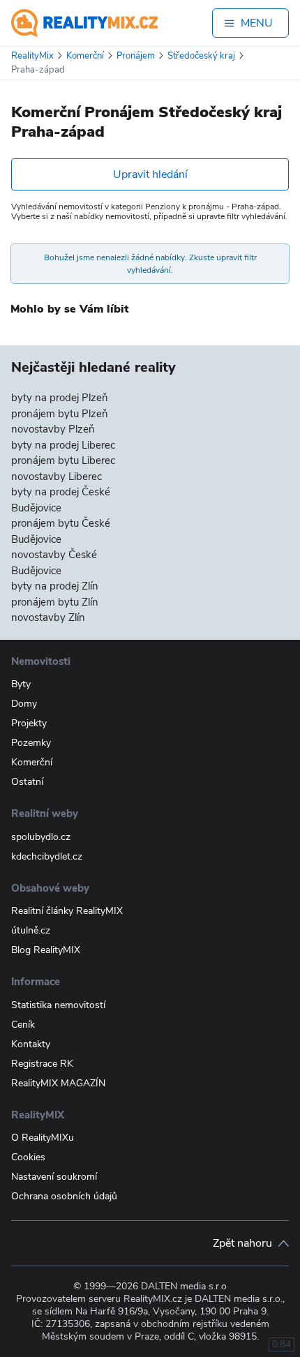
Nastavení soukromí (54, 1176)
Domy (24, 703)
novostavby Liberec (56, 476)
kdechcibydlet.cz (46, 856)
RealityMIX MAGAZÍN (58, 1083)
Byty (21, 684)
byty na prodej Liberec (63, 445)
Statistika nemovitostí (58, 1005)
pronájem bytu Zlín (54, 602)
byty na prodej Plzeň (59, 398)
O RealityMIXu (42, 1137)
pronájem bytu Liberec (63, 460)
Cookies (28, 1157)
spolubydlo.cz (40, 837)
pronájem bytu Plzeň (59, 414)
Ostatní (27, 781)
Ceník (23, 1024)
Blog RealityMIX (45, 950)
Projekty (29, 723)
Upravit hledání (150, 174)
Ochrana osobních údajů (64, 1196)
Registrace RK (42, 1063)
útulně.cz (30, 930)
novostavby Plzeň (53, 429)
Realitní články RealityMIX (67, 910)
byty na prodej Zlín (54, 586)
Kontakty (30, 1044)
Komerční (31, 762)
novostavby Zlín (48, 617)
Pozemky (31, 742)
